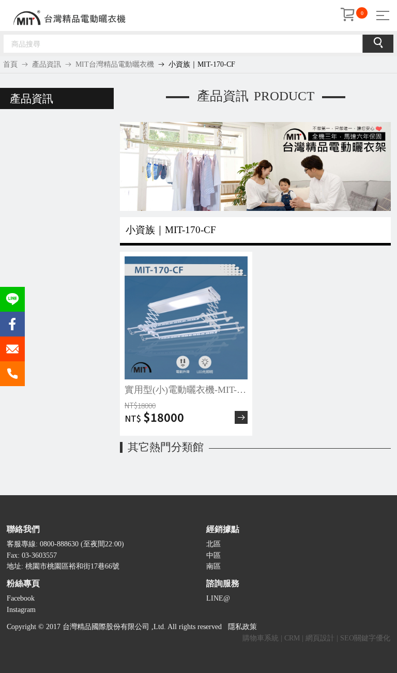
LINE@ (218, 598)
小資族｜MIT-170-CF (202, 64)
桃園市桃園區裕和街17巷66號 (72, 566)
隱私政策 (242, 627)
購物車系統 (260, 638)
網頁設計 (320, 638)
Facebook (21, 598)
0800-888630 (59, 544)
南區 (213, 566)
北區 (213, 544)
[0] (347, 16)
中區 (213, 555)
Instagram (21, 610)
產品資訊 (46, 64)
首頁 (10, 64)
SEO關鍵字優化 (365, 638)
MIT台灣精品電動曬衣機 (114, 64)
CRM (292, 638)
